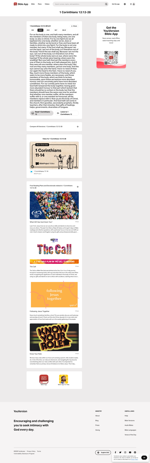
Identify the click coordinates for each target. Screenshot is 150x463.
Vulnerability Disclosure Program (24, 453)
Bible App (44, 384)
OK (144, 457)
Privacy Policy (31, 451)
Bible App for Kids (63, 384)
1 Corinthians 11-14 (43, 171)
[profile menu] (132, 4)
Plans (40, 4)
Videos (47, 4)
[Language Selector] (125, 4)
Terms (39, 451)
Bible (33, 4)
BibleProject (37, 173)
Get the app (115, 4)
